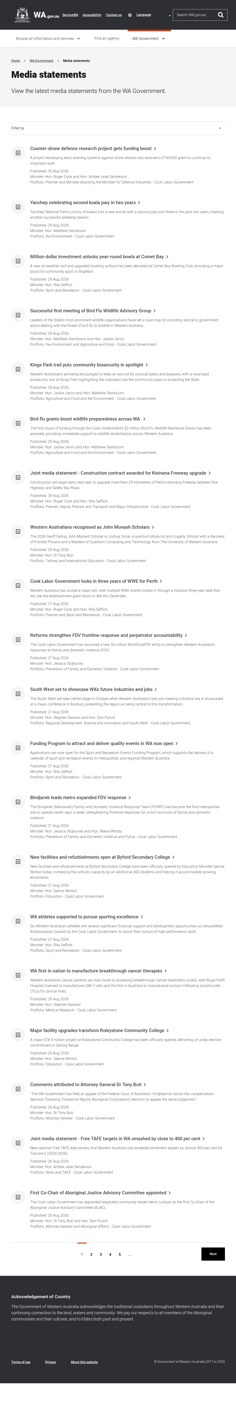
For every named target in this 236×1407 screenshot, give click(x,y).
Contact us (114, 15)
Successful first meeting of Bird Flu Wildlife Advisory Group (90, 311)
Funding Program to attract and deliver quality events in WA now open (101, 743)
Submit (220, 15)
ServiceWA (70, 15)
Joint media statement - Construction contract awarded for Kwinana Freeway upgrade (118, 473)
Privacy (50, 1362)
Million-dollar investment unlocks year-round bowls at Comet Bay (97, 257)
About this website (84, 1362)
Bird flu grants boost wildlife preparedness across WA (85, 419)
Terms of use (20, 1362)
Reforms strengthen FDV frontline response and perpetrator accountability (106, 635)
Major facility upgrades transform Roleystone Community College (97, 1030)
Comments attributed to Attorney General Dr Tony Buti (86, 1085)
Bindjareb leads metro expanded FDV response (78, 798)
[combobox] (154, 14)
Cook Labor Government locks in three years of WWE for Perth (94, 581)
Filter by (17, 128)
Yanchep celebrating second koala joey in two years (83, 203)
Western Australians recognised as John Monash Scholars (90, 527)
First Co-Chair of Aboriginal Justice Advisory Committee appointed (98, 1193)
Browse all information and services (45, 38)
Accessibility (92, 15)
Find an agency (106, 38)
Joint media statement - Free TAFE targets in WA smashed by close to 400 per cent (115, 1139)
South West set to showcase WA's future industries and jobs (91, 689)
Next (213, 1254)
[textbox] (154, 14)
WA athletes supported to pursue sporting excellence (84, 917)
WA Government (145, 38)
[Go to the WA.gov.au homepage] (36, 14)
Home (15, 60)
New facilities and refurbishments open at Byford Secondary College (100, 857)
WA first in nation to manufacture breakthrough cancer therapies (96, 971)
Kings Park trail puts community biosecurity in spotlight (86, 365)
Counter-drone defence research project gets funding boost (91, 148)
